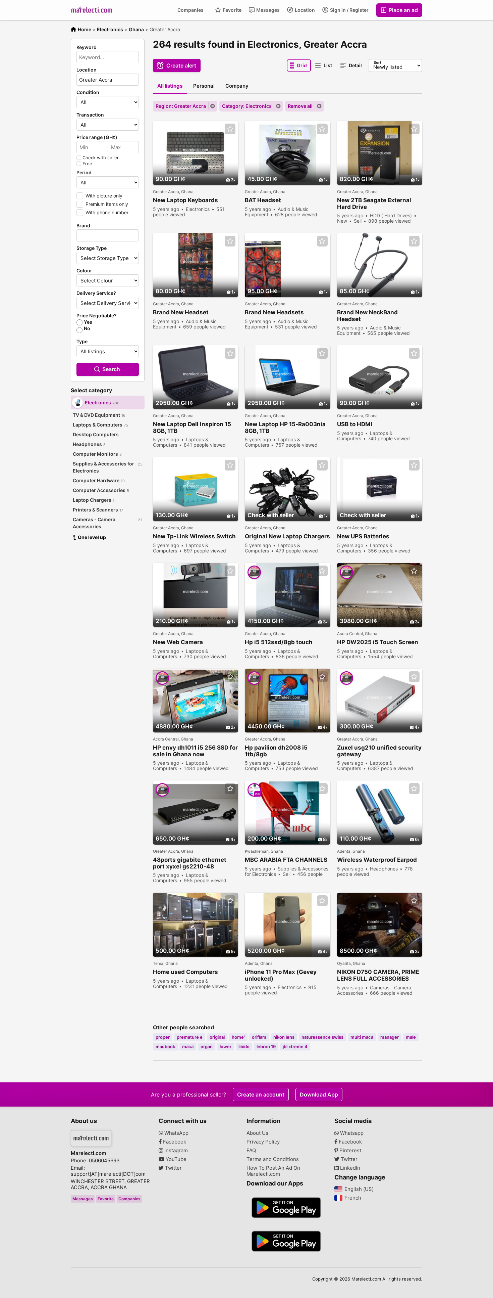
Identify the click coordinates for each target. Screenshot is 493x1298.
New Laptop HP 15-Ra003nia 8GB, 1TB (285, 427)
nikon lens (283, 1037)
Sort (377, 62)
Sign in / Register (349, 10)
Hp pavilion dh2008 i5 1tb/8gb (276, 751)
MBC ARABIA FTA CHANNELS (286, 859)
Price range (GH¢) (96, 137)
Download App (319, 1094)
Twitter (173, 1168)
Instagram (175, 1151)
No (87, 328)
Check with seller (101, 157)
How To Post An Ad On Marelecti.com (273, 1171)
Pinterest (349, 1151)
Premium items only (107, 204)
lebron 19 (266, 1046)
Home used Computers (185, 972)
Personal (204, 86)
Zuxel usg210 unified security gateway (379, 751)
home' (238, 1037)
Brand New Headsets (274, 312)
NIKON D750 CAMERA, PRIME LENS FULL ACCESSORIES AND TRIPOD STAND (378, 975)
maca (188, 1046)
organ (207, 1046)
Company (237, 86)
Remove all (300, 106)
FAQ (251, 1151)
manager (389, 1037)
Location (304, 10)
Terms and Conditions (272, 1159)
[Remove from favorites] (230, 129)
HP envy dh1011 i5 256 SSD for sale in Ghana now (195, 751)
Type (82, 341)
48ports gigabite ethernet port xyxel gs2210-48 (189, 863)
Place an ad (402, 10)
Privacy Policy (263, 1142)
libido (244, 1046)
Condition (87, 92)
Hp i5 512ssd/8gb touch (279, 642)
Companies (190, 10)
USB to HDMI (354, 424)
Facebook (174, 1142)
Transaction (90, 115)
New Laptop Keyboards (185, 200)
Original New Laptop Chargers (287, 536)
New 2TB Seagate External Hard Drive (374, 203)
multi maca (361, 1037)
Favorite (231, 10)
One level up (92, 537)
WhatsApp (175, 1133)
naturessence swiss (322, 1037)
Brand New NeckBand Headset (367, 315)
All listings (169, 86)
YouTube (175, 1159)
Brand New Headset (181, 312)
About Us (257, 1133)
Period (84, 172)
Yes (88, 322)
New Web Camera (178, 642)
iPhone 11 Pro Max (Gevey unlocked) (281, 975)
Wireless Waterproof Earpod (377, 859)
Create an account (260, 1094)
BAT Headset (263, 200)
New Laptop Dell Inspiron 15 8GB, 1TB (192, 427)
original (217, 1037)
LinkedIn (349, 1168)
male (411, 1037)
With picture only (104, 195)
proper (163, 1037)
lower (225, 1046)
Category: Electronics (247, 106)
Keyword (86, 47)
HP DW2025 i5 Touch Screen (377, 642)
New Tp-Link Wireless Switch (194, 536)
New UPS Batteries (363, 536)
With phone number (107, 212)
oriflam (259, 1037)
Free (87, 163)
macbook (165, 1046)
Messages (267, 10)
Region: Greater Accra (181, 106)
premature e (190, 1037)
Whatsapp (351, 1133)
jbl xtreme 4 (295, 1046)
